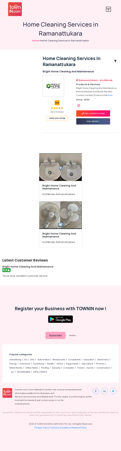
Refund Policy (79, 427)
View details (93, 121)
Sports (90, 367)
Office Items (31, 367)
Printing (45, 367)
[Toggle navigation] (108, 9)
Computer (68, 367)
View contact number (94, 113)
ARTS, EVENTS (40, 371)
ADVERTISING (23, 371)
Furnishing (38, 363)
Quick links (55, 335)
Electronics (103, 359)
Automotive (43, 359)
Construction (103, 367)
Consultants (74, 359)
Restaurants (59, 359)
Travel (80, 367)
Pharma (100, 363)
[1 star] (62, 108)
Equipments (72, 363)
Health (50, 363)
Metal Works (15, 367)
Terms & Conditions (60, 427)
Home (35, 40)
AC (25, 359)
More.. (110, 95)
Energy (13, 363)
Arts (32, 359)
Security (56, 367)
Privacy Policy (42, 427)
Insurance (25, 363)
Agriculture (87, 363)
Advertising (15, 359)
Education (89, 359)
